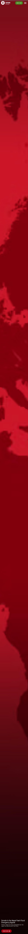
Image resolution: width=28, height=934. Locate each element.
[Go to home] (3, 3)
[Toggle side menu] (25, 3)
